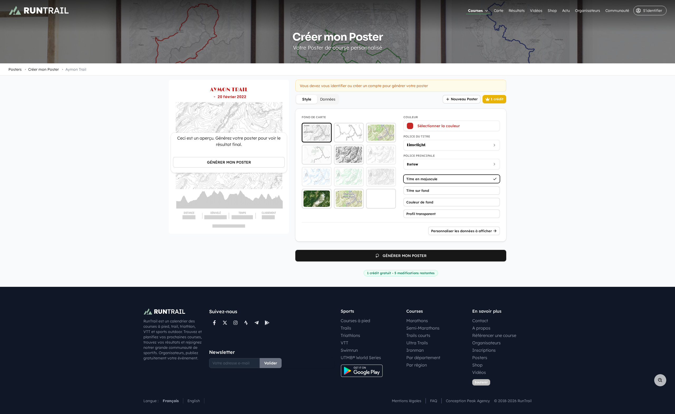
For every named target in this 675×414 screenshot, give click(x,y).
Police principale (419, 156)
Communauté (617, 10)
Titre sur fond (417, 190)
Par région (416, 365)
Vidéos (536, 10)
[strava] (246, 322)
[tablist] (317, 99)
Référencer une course (494, 335)
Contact (480, 320)
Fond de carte (314, 117)
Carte (498, 10)
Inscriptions (484, 350)
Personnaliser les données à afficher (461, 231)
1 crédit (497, 99)
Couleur (410, 117)
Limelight (416, 145)
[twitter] (225, 322)
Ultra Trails (417, 342)
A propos (481, 328)
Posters (15, 69)
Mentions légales (406, 400)
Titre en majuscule (421, 179)
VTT (344, 342)
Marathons (417, 320)
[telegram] (256, 322)
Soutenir (481, 382)
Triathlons (350, 335)
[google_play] (267, 322)
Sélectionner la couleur (438, 125)
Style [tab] (306, 99)
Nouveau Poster (464, 99)
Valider (270, 363)
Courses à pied (355, 320)
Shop (552, 10)
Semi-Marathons (423, 328)
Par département (423, 357)
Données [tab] (327, 99)
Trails (346, 328)
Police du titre (416, 136)
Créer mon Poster (42, 69)
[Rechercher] (660, 380)
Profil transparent (421, 214)
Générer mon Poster (229, 162)
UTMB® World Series (361, 357)
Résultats (517, 10)
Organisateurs (587, 10)
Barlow (412, 164)
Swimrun (349, 350)
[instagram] (235, 322)
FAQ (433, 400)
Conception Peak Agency (468, 400)
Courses (475, 10)
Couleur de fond (419, 202)
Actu (566, 10)
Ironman (415, 350)
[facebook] (214, 322)
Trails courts (418, 335)
